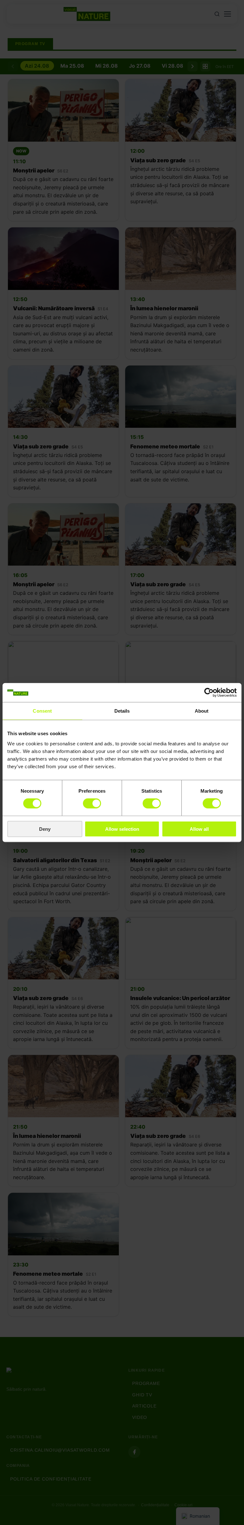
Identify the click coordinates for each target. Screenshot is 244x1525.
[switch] (92, 803)
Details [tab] (122, 711)
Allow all (199, 828)
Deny (45, 828)
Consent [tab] (42, 711)
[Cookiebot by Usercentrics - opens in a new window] (209, 692)
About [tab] (202, 711)
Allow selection (122, 828)
